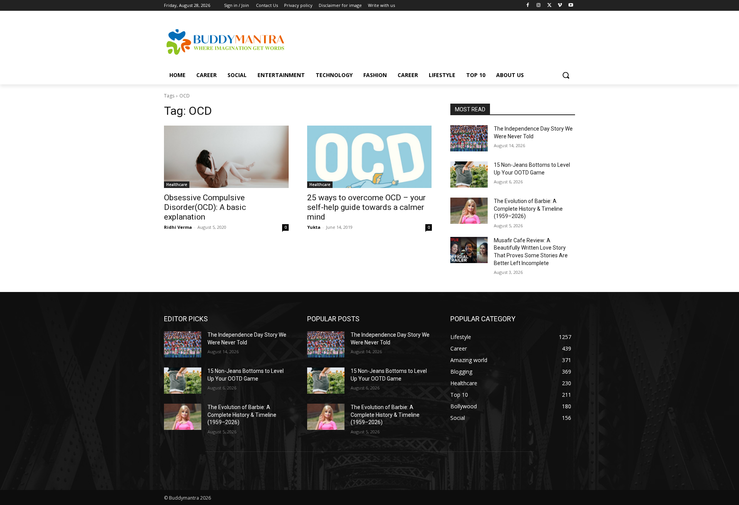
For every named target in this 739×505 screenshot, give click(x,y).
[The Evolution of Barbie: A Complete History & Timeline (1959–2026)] (469, 211)
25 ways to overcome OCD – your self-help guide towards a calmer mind (366, 207)
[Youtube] (570, 5)
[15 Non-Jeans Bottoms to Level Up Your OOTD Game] (469, 174)
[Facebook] (527, 5)
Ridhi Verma (178, 227)
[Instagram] (538, 5)
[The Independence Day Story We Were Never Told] (469, 138)
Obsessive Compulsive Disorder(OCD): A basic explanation (205, 207)
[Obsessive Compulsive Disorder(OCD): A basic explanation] (226, 157)
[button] (566, 75)
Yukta (314, 227)
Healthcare (176, 184)
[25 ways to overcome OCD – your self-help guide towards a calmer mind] (369, 157)
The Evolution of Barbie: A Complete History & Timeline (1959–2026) (528, 208)
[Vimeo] (559, 5)
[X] (549, 5)
